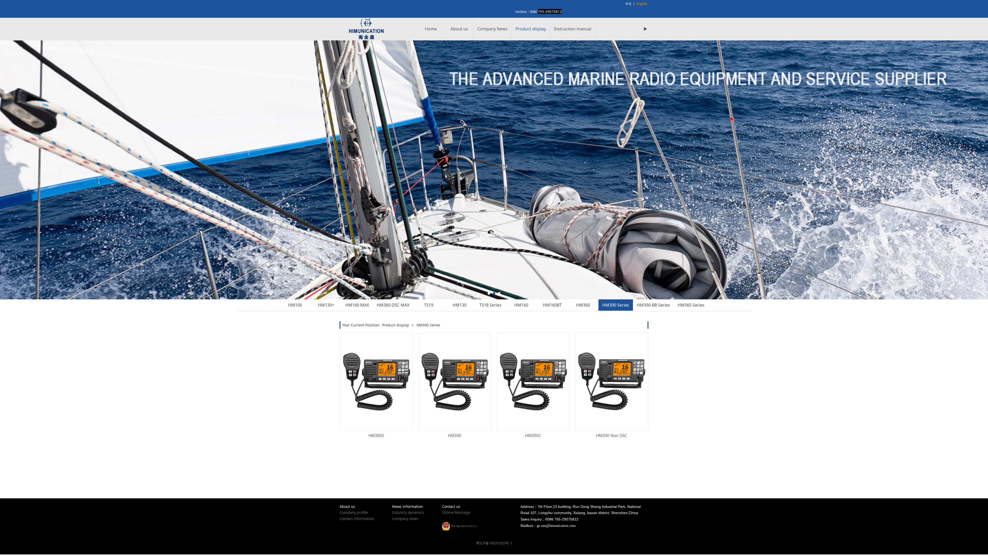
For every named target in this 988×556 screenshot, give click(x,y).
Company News (492, 29)
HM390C (533, 435)
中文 (628, 4)
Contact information (357, 518)
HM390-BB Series (653, 305)
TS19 (428, 305)
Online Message (456, 512)
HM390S (376, 435)
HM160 (521, 305)
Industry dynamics (408, 512)
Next (638, 169)
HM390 (454, 435)
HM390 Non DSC (611, 435)
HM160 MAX (357, 305)
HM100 (295, 305)
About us (459, 29)
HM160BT (552, 305)
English (642, 4)
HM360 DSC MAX (393, 305)
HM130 (459, 305)
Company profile (354, 512)
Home (431, 29)
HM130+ (326, 305)
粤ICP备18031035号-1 (494, 543)
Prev (350, 169)
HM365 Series (691, 305)
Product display (531, 29)
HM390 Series (615, 305)
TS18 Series (490, 305)
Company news (405, 518)
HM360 (583, 305)
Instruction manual (572, 29)
